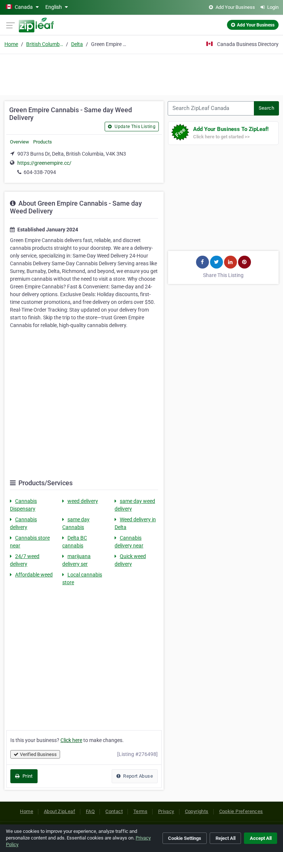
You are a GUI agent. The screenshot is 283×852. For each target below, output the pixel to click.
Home (11, 44)
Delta (77, 44)
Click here (71, 740)
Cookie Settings (184, 838)
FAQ (90, 811)
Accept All (261, 838)
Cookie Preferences (241, 811)
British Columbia (44, 44)
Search (266, 108)
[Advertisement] (141, 73)
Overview (19, 142)
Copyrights (197, 811)
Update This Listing (134, 126)
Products (42, 142)
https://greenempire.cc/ (44, 163)
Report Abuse (137, 776)
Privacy (166, 811)
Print (26, 776)
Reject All (225, 838)
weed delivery (82, 501)
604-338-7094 (40, 172)
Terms (140, 811)
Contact (114, 811)
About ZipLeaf (59, 811)
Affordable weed (34, 575)
